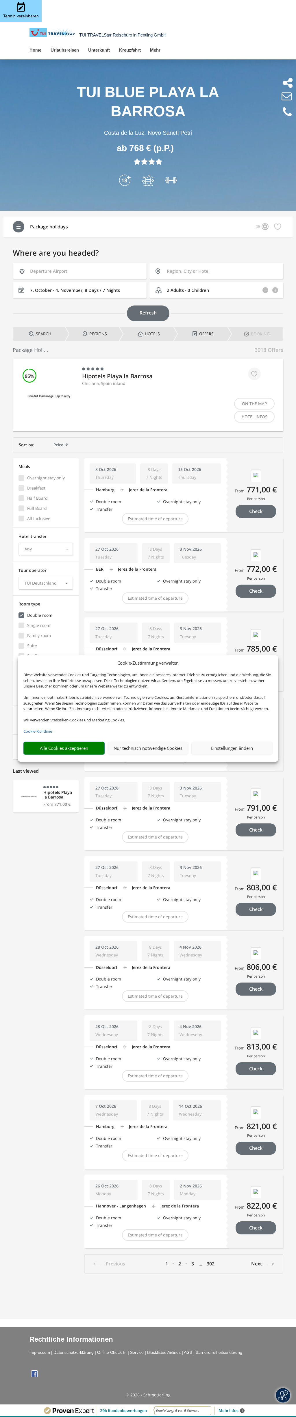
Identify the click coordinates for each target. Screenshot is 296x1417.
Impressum (39, 1352)
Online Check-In (112, 1352)
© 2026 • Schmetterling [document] (148, 1395)
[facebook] (34, 1375)
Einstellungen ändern (232, 748)
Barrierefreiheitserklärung (219, 1352)
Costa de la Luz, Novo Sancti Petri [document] (148, 133)
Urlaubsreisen (65, 50)
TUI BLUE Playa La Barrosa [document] (148, 101)
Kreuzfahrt (130, 50)
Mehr (155, 50)
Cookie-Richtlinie (37, 731)
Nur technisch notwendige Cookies (148, 748)
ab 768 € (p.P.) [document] (145, 148)
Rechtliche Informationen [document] (71, 1339)
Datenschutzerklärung (73, 1352)
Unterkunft (99, 50)
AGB (188, 1352)
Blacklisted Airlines (164, 1352)
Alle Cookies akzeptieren (64, 748)
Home (35, 50)
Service (137, 1352)
